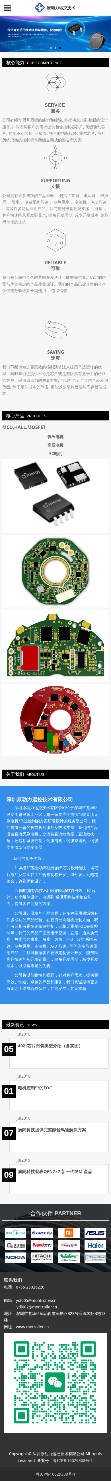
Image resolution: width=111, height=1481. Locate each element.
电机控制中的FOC (35, 1087)
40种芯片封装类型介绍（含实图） (50, 1045)
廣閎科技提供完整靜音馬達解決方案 (52, 1129)
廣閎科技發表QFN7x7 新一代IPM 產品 (55, 1171)
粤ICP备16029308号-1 (73, 1460)
